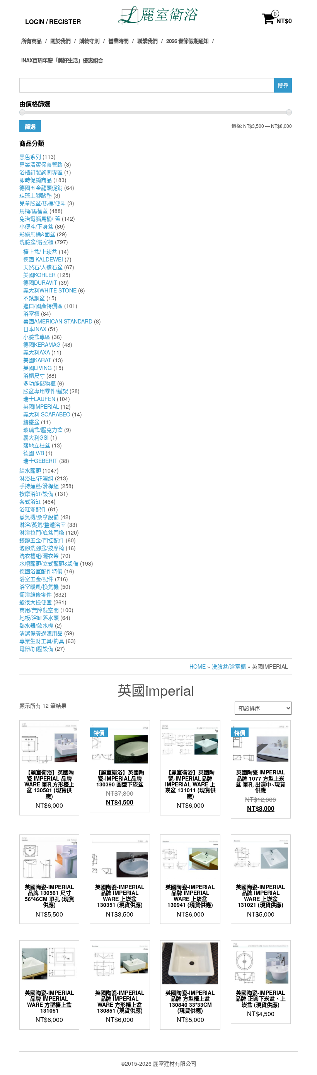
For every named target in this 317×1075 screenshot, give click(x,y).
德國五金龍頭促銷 (41, 187)
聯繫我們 (147, 41)
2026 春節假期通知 (187, 41)
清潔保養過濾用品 (41, 633)
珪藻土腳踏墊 (35, 195)
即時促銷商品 (35, 180)
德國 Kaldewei (43, 259)
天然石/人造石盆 (43, 267)
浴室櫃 (31, 313)
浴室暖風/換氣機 (39, 586)
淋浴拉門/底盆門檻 (41, 532)
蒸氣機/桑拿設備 (39, 517)
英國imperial (41, 406)
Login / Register (53, 21)
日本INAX (34, 329)
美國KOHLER (39, 275)
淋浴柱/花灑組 (36, 478)
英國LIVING (37, 368)
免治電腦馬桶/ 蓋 (39, 218)
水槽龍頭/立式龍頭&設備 (48, 563)
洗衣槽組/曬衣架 (39, 555)
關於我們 (60, 41)
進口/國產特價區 (43, 306)
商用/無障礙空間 (39, 610)
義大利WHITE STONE (50, 290)
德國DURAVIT (40, 282)
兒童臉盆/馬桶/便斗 (42, 203)
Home (197, 666)
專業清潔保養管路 (41, 164)
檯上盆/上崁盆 (40, 251)
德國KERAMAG (42, 344)
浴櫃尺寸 (34, 375)
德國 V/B (33, 453)
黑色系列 (30, 156)
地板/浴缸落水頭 (39, 617)
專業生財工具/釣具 (41, 641)
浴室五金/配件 (36, 579)
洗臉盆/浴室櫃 (36, 242)
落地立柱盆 (36, 445)
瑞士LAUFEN (39, 398)
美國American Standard (57, 321)
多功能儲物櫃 (39, 383)
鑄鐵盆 (31, 422)
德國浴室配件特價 (41, 571)
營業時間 (118, 41)
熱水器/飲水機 (36, 625)
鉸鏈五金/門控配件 (41, 540)
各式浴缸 (30, 501)
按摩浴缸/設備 (36, 493)
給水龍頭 (30, 470)
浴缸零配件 (32, 509)
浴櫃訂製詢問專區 (41, 172)
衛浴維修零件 (35, 594)
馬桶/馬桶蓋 (33, 211)
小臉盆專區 (36, 337)
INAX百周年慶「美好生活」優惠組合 (62, 60)
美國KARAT (37, 360)
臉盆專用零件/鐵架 (45, 391)
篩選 (30, 126)
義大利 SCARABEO (46, 414)
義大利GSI (36, 437)
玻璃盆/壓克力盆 (43, 429)
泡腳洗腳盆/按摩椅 (41, 548)
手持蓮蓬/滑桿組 (39, 486)
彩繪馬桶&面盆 (37, 234)
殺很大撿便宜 (35, 602)
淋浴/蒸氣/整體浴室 (42, 524)
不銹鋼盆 (34, 298)
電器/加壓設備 (36, 648)
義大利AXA (36, 352)
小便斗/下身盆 (36, 226)
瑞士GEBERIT (40, 460)
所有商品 (31, 41)
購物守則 (89, 41)
